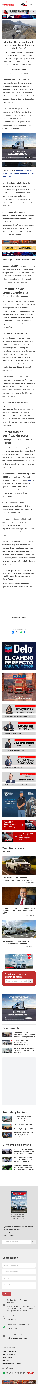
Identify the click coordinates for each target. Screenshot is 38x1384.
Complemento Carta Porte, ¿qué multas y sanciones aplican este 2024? (18, 173)
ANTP (30, 480)
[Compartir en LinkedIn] (25, 632)
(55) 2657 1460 (12, 1329)
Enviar (6, 1294)
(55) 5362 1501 (12, 1319)
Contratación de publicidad (11, 1363)
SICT (30, 487)
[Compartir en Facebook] (13, 632)
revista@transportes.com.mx (17, 1338)
